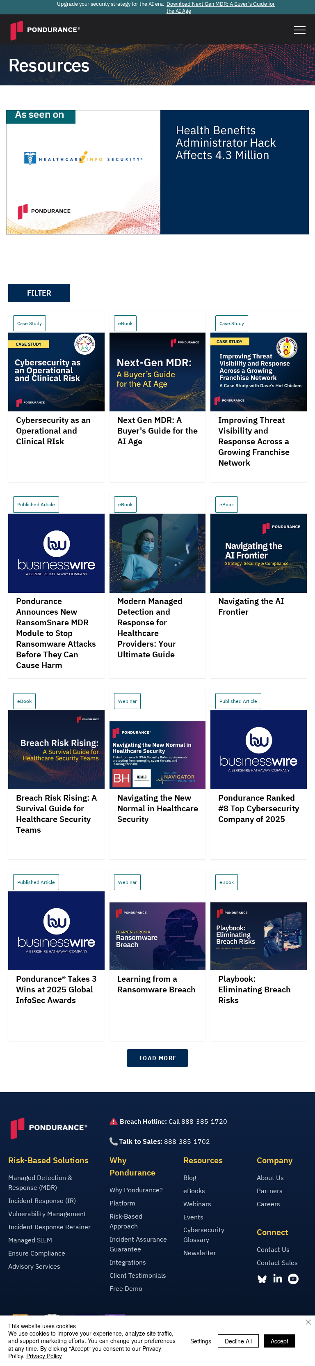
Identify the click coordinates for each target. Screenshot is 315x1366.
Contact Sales (277, 1262)
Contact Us (273, 1249)
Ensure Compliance (36, 1253)
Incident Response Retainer (49, 1227)
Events (193, 1217)
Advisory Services (34, 1266)
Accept (279, 1341)
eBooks (194, 1191)
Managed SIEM (30, 1240)
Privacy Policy (44, 1356)
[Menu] (299, 30)
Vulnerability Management (47, 1214)
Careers (268, 1204)
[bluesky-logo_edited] (262, 1279)
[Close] (308, 1322)
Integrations (128, 1262)
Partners (270, 1191)
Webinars (197, 1204)
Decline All (238, 1341)
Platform (122, 1203)
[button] (39, 293)
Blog (189, 1177)
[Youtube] (293, 1279)
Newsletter (199, 1253)
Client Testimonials (138, 1275)
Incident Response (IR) (42, 1200)
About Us (270, 1177)
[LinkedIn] (277, 1279)
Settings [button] (200, 1341)
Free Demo (126, 1288)
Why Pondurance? (136, 1190)
